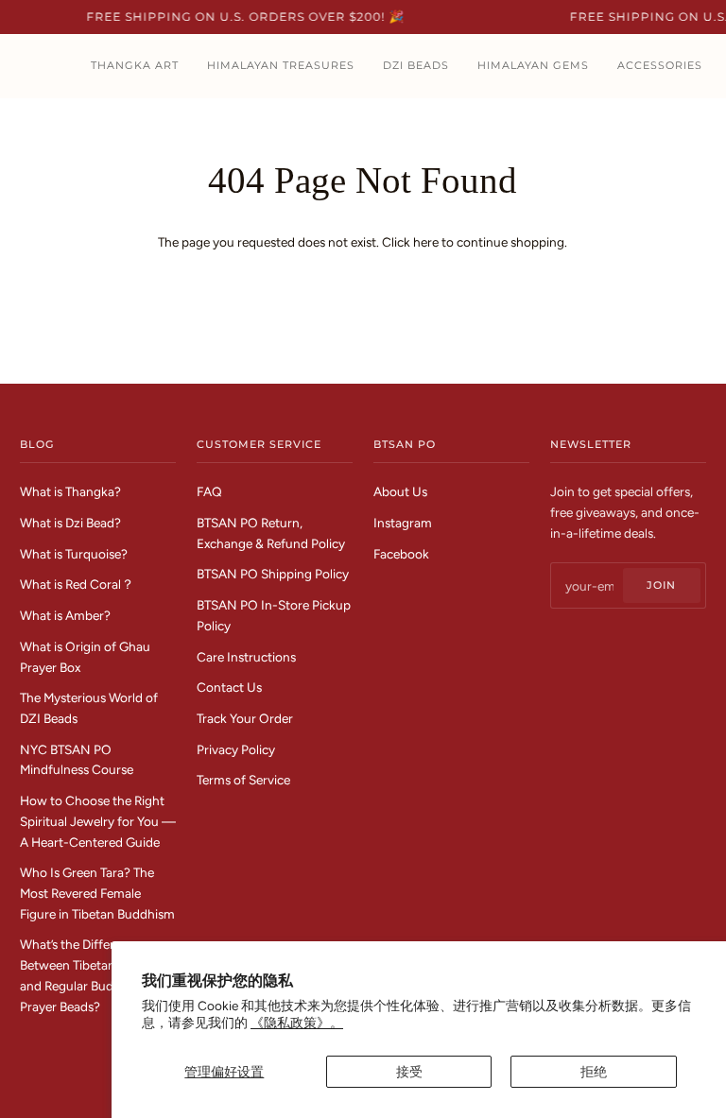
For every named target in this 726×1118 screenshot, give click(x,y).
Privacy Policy (236, 749)
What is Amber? (65, 615)
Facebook (401, 553)
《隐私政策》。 (297, 1022)
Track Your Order (245, 718)
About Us (400, 491)
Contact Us (229, 687)
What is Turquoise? (74, 553)
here (426, 241)
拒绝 (593, 1071)
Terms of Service (243, 779)
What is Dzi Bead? (70, 522)
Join (661, 585)
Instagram (402, 522)
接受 (409, 1071)
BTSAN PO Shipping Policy (273, 573)
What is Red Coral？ (77, 584)
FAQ (209, 491)
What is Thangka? (70, 491)
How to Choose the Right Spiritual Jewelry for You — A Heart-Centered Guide (98, 821)
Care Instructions (246, 656)
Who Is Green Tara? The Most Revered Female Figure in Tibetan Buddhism (97, 892)
